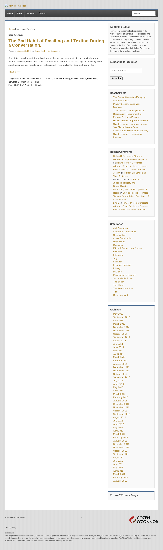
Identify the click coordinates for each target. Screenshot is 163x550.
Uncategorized (120, 295)
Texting (36, 82)
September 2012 (121, 414)
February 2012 (120, 437)
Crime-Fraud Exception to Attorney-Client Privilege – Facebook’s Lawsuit (131, 134)
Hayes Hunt (40, 51)
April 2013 (118, 390)
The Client (118, 285)
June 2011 (118, 464)
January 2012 (120, 440)
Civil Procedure (120, 228)
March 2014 (119, 357)
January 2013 (120, 400)
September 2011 (121, 454)
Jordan (116, 172)
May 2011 (118, 467)
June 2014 (118, 347)
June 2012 (118, 424)
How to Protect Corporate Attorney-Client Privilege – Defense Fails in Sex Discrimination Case (131, 124)
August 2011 (119, 457)
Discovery (118, 245)
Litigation (117, 261)
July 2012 (118, 420)
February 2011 (120, 477)
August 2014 (119, 340)
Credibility (57, 78)
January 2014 (120, 364)
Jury (115, 258)
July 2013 (118, 380)
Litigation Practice (122, 265)
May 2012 (118, 427)
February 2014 (120, 360)
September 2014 (121, 337)
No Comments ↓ (54, 51)
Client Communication (29, 78)
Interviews (118, 255)
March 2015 (119, 324)
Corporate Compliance (124, 231)
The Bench (118, 281)
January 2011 (120, 481)
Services (30, 13)
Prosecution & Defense (124, 275)
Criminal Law (119, 235)
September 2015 (121, 317)
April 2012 (118, 430)
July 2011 (118, 460)
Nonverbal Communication (20, 82)
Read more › (14, 71)
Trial (115, 291)
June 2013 (118, 384)
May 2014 (118, 350)
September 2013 (121, 377)
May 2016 (118, 314)
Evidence (117, 251)
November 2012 (121, 407)
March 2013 (119, 394)
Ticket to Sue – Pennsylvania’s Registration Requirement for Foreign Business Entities (128, 113)
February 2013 (120, 397)
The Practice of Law (123, 288)
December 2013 (121, 367)
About (19, 13)
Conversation (46, 78)
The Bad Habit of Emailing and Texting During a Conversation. (56, 43)
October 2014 (120, 334)
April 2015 (118, 320)
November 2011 (121, 447)
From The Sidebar (18, 517)
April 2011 (118, 471)
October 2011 (120, 450)
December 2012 (121, 404)
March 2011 (119, 474)
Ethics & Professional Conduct (30, 85)
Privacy (116, 268)
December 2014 (121, 327)
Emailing (66, 78)
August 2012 (119, 417)
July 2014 (118, 344)
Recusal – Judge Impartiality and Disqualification (128, 182)
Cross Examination (122, 238)
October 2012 (120, 410)
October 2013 (120, 374)
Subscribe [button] (116, 78)
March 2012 (119, 434)
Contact (42, 13)
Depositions (119, 241)
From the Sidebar (78, 78)
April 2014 (118, 354)
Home (10, 13)
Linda (116, 203)
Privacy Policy (10, 528)
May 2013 (118, 387)
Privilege (117, 271)
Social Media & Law (123, 278)
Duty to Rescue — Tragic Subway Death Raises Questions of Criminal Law (131, 196)
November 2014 (121, 330)
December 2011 (121, 444)
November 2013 (121, 370)
